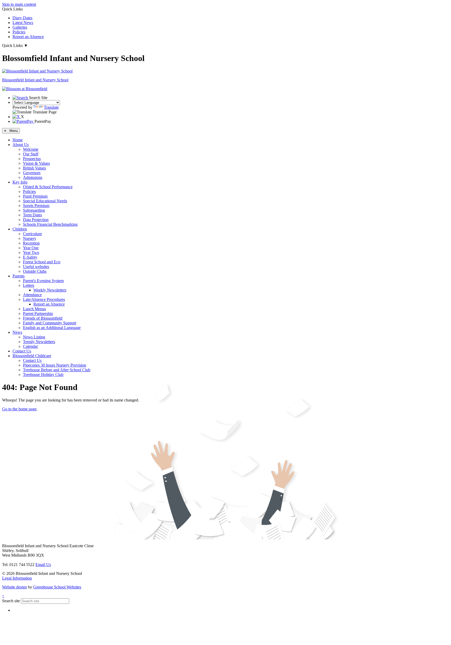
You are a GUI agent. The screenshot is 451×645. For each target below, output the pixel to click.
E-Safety (30, 257)
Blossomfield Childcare (32, 356)
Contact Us (22, 351)
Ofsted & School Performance (48, 187)
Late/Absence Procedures (44, 299)
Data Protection (36, 219)
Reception (31, 243)
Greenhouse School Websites (57, 587)
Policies (19, 32)
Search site (11, 601)
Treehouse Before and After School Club (56, 370)
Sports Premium (36, 205)
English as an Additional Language (52, 327)
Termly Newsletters (39, 341)
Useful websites (36, 266)
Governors (31, 173)
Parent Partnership (38, 313)
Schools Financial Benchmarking (50, 224)
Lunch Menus (34, 309)
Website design (14, 587)
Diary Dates (22, 18)
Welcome (30, 149)
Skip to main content (19, 4)
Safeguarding (34, 210)
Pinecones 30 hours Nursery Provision (54, 365)
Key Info (20, 182)
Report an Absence (28, 36)
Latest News (23, 22)
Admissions (32, 177)
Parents (19, 276)
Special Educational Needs (45, 201)
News (17, 332)
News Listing (34, 337)
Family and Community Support (49, 323)
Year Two (31, 252)
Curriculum (32, 234)
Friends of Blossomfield (42, 318)
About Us (21, 144)
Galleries (20, 27)
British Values (34, 168)
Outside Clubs (34, 271)
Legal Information (17, 578)
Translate (51, 107)
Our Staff (30, 154)
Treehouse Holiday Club (43, 374)
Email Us (43, 564)
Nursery (29, 238)
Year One (31, 248)
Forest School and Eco (41, 262)
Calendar (30, 346)
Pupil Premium (35, 196)
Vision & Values (36, 163)
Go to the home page (19, 409)
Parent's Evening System (43, 280)
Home (18, 140)
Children (20, 229)
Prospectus (32, 158)
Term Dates (32, 215)
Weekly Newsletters (49, 290)
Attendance (32, 295)
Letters (28, 285)
